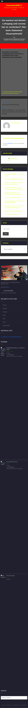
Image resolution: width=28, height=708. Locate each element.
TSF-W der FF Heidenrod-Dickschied (13, 197)
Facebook (5, 308)
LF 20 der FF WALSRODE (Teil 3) (12, 214)
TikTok (4, 315)
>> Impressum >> (5, 336)
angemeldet (9, 143)
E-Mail (4, 322)
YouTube (4, 305)
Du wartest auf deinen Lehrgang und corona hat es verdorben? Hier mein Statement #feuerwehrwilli (15, 39)
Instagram (5, 311)
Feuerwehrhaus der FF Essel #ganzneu (13, 211)
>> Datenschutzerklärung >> (15, 336)
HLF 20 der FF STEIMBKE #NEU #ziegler (14, 179)
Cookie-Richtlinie (6, 325)
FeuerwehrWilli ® (14, 5)
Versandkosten (11, 354)
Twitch (4, 318)
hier (8, 287)
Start (14, 37)
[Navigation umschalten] (14, 13)
